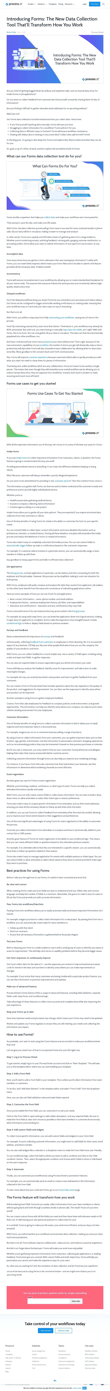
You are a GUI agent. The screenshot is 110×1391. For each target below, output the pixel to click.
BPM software (89, 1354)
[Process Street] (14, 4)
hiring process (17, 573)
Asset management (38, 1351)
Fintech (34, 1354)
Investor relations (64, 1368)
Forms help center (66, 1190)
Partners (8, 1365)
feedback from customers (41, 642)
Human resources (64, 1354)
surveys (47, 636)
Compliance (62, 1358)
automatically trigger (16, 545)
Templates (53, 4)
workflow (44, 345)
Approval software (91, 1365)
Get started (45, 1330)
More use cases (90, 1368)
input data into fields (72, 329)
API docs (18, 1358)
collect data (49, 217)
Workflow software (91, 1351)
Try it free (94, 4)
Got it (84, 1388)
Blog (6, 1372)
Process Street (97, 32)
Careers (8, 1368)
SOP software (89, 1361)
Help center (9, 1358)
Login (84, 4)
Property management (39, 1358)
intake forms (22, 458)
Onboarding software (92, 1358)
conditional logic (14, 623)
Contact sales (63, 1330)
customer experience (38, 357)
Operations (62, 1351)
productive (47, 342)
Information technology (66, 1365)
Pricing (60, 4)
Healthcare (35, 1361)
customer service (62, 481)
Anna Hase (11, 32)
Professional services (39, 1365)
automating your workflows (61, 317)
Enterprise (8, 1361)
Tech (33, 1368)
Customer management (66, 1361)
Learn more (77, 1388)
